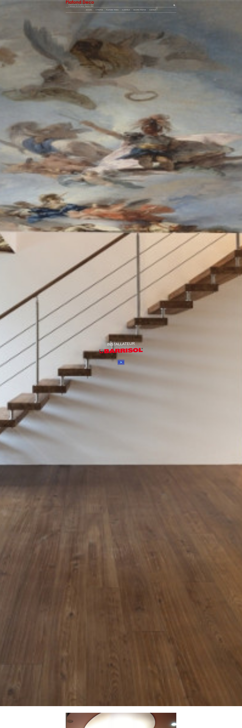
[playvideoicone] (121, 359)
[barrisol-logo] (121, 349)
